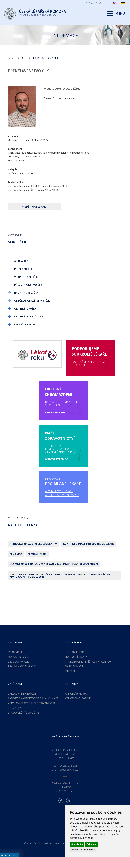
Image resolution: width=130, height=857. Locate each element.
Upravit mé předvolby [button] (83, 849)
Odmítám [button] (92, 844)
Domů (11, 57)
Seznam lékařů (37, 554)
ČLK (24, 57)
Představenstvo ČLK (45, 57)
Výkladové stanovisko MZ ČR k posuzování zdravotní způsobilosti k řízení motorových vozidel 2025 (60, 575)
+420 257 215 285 (67, 765)
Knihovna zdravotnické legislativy (34, 543)
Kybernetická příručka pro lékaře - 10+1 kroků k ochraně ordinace (54, 564)
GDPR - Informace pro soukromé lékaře (88, 543)
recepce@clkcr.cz (68, 769)
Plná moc (16, 554)
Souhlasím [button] (77, 844)
